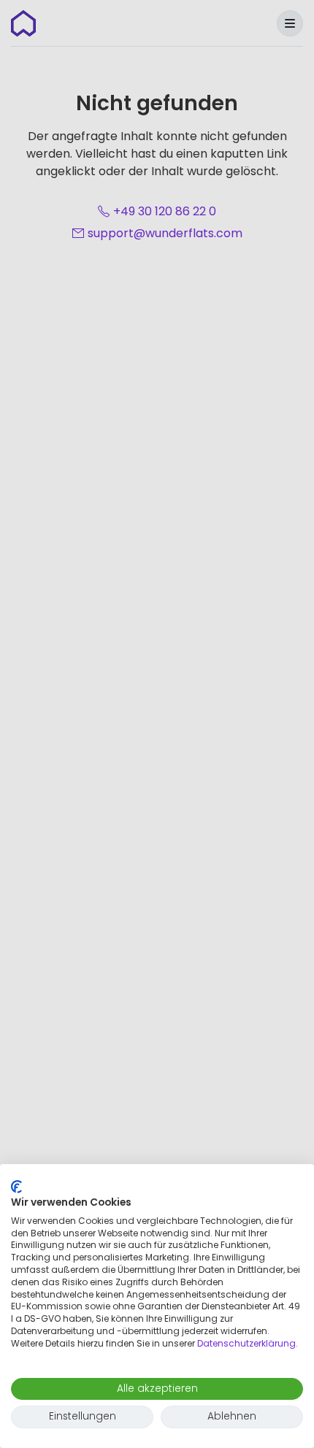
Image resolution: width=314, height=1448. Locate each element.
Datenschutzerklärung (246, 1343)
